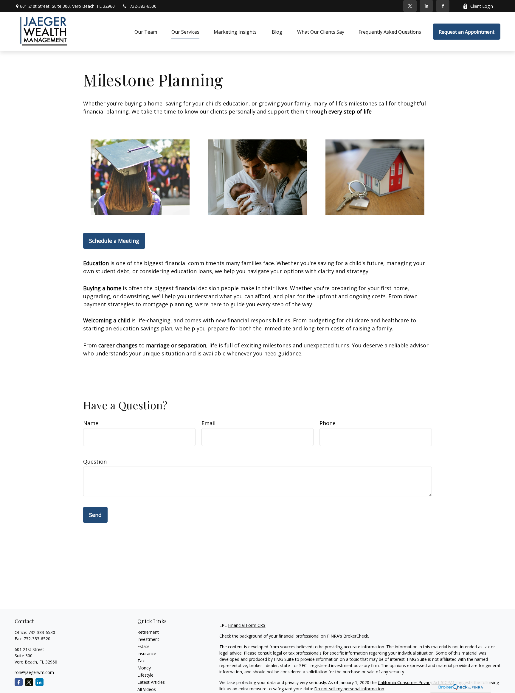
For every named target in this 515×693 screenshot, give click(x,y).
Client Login (481, 6)
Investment (148, 639)
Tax (141, 661)
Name (90, 423)
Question (95, 461)
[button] (146, 31)
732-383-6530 (143, 6)
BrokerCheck (355, 636)
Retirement (148, 632)
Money (144, 668)
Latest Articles (151, 682)
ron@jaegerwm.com (34, 672)
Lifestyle (145, 675)
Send (95, 514)
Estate (143, 646)
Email (208, 423)
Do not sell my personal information (349, 689)
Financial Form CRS (246, 625)
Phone (327, 423)
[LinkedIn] (426, 6)
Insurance (146, 653)
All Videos (146, 689)
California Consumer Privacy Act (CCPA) (416, 682)
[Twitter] (410, 6)
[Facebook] (442, 6)
